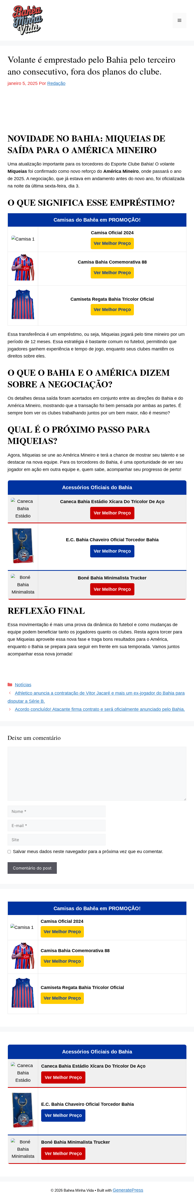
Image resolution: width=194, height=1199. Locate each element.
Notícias (23, 684)
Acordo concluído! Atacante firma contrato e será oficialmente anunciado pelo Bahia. (100, 709)
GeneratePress (128, 1190)
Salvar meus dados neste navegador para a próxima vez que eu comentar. (88, 851)
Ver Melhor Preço (112, 243)
